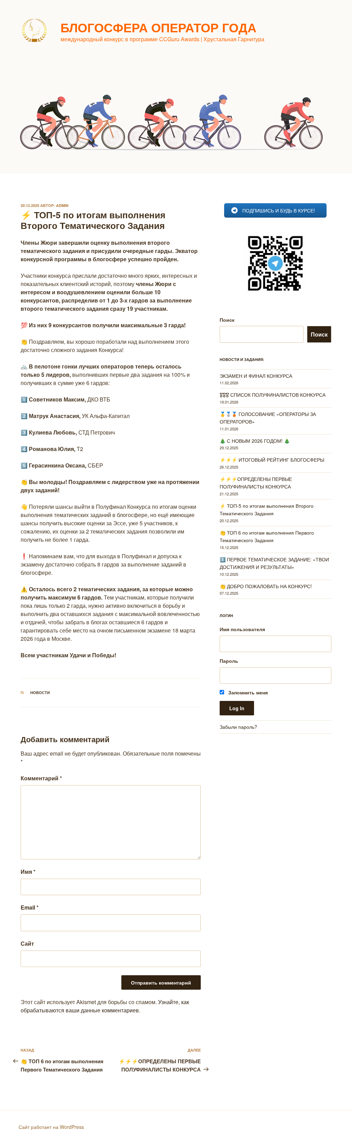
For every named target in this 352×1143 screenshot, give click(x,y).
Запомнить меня (247, 692)
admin (62, 205)
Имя (28, 872)
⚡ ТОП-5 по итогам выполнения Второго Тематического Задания (267, 509)
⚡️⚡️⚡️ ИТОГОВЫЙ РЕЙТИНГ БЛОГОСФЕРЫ (272, 459)
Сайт (27, 943)
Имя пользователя (242, 629)
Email (29, 907)
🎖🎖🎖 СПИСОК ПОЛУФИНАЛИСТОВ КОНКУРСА (273, 394)
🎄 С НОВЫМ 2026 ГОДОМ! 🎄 (255, 440)
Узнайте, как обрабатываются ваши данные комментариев (105, 1006)
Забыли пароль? (238, 726)
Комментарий (41, 778)
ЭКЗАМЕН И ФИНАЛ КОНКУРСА (256, 375)
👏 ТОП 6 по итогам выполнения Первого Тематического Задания (267, 536)
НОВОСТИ (40, 692)
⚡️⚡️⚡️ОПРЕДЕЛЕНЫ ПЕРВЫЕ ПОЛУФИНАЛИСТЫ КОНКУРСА (256, 482)
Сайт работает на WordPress (51, 1126)
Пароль (229, 660)
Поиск (227, 319)
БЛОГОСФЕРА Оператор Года (158, 27)
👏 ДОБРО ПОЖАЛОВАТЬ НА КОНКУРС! (266, 586)
